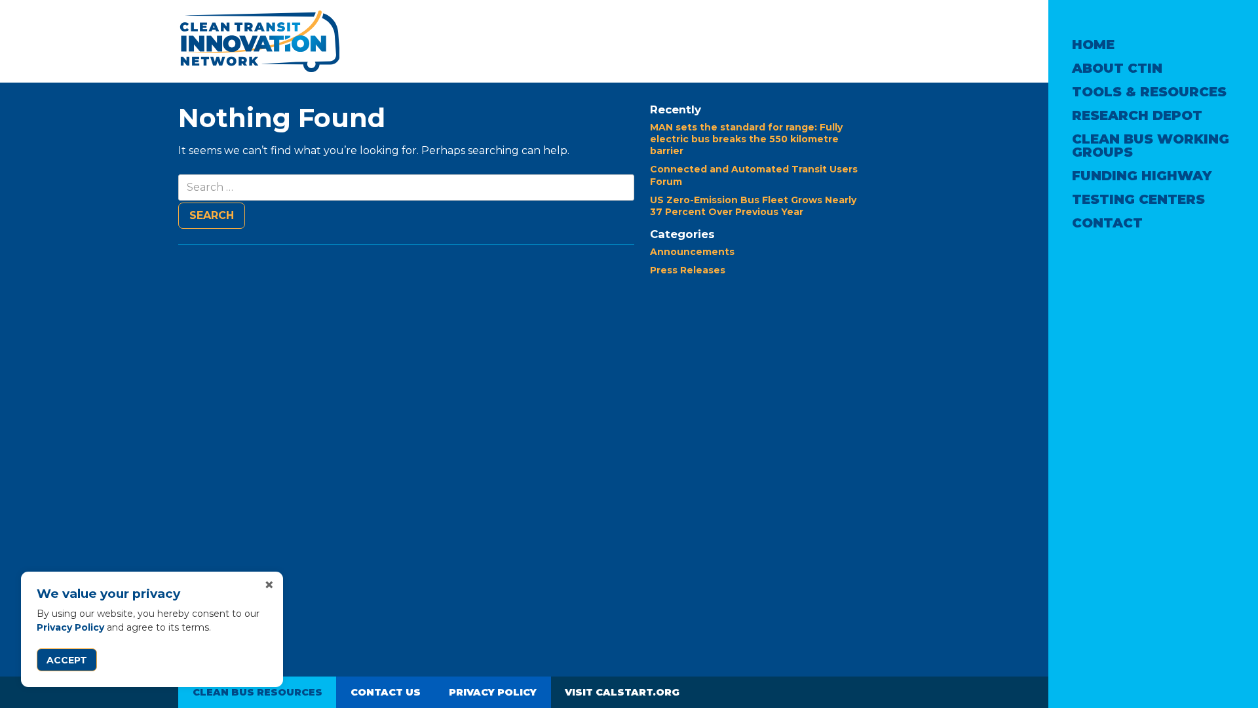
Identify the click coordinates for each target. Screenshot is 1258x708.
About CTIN (1117, 68)
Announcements (692, 252)
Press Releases (687, 270)
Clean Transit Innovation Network (258, 41)
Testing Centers (1138, 199)
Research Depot (1137, 115)
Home (1093, 44)
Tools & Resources (1149, 92)
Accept (67, 660)
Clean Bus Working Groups (1150, 145)
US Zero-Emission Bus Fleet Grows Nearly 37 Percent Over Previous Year (753, 206)
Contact (1107, 223)
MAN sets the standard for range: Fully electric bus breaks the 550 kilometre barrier (746, 139)
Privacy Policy (70, 627)
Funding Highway (1141, 176)
